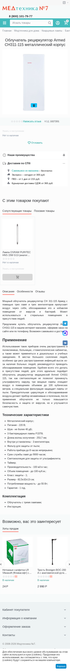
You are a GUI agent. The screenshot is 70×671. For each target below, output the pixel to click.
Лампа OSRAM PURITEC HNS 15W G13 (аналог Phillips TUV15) (16, 254)
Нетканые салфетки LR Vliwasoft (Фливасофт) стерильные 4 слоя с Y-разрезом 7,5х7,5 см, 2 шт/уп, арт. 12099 (17, 571)
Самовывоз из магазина (25, 170)
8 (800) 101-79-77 (20, 16)
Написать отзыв (32, 121)
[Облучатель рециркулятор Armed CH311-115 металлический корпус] (35, 81)
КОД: (47, 121)
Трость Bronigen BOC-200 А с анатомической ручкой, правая (52, 571)
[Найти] (49, 23)
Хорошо (61, 666)
